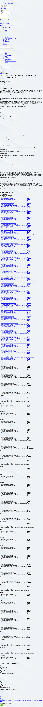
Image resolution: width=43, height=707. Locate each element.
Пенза (4, 29)
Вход (3, 2)
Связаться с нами (6, 41)
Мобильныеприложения (2, 697)
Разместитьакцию (2, 699)
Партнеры (24, 700)
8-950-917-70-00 (3, 25)
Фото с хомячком (8, 37)
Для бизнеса (5, 40)
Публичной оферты (28, 19)
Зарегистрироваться (4, 21)
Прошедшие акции (6, 39)
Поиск (11, 67)
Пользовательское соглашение (32, 700)
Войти (2, 10)
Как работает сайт (8, 36)
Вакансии (6, 62)
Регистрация (5, 3)
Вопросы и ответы (18, 700)
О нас (4, 35)
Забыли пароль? (3, 8)
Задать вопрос (5, 65)
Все (3, 69)
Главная (2, 73)
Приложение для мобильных (10, 38)
